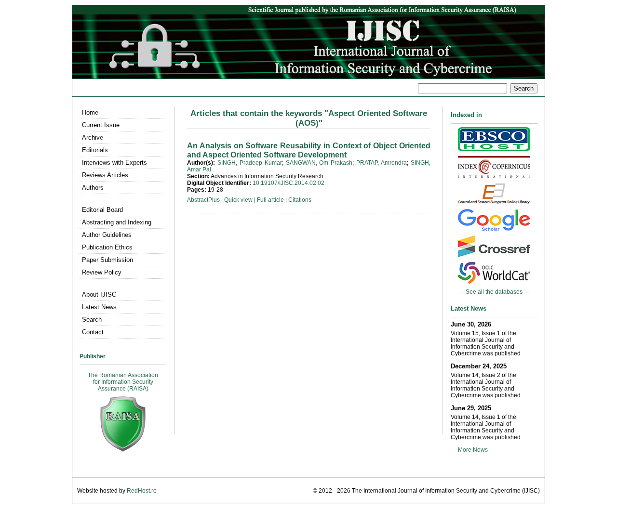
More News (473, 449)
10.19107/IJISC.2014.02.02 (288, 183)
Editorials (95, 150)
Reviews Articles (105, 175)
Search (92, 319)
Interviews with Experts (114, 162)
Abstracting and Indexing (116, 222)
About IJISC (99, 294)
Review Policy (101, 272)
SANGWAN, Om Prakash (319, 162)
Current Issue (101, 125)
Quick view (238, 199)
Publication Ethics (107, 247)
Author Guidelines (107, 234)
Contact (93, 332)
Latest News (99, 307)
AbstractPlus (203, 199)
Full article (270, 199)
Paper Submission (107, 259)
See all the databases (494, 291)
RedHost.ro (142, 490)
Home (90, 112)
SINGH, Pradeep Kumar (249, 162)
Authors (93, 187)
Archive (92, 137)
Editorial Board (102, 209)
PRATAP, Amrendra (381, 162)
